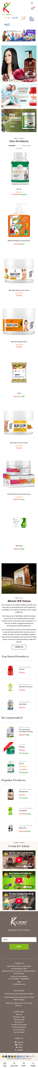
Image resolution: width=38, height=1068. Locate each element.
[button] (19, 647)
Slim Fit (19, 189)
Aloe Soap (19, 546)
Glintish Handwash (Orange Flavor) (19, 241)
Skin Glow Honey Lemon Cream (19, 290)
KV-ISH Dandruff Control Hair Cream (19, 494)
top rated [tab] (19, 148)
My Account (14, 1066)
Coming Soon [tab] (26, 145)
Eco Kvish (22, 745)
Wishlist (33, 1066)
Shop (4, 1066)
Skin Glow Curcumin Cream (19, 443)
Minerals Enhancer (24, 727)
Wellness (29, 826)
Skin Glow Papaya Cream (19, 342)
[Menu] (32, 3)
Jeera (19, 393)
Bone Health (22, 789)
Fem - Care (22, 761)
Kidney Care (22, 826)
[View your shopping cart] (32, 8)
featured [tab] (12, 145)
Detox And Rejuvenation (26, 808)
